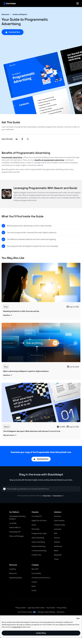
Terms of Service (57, 496)
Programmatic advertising (12, 157)
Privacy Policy (46, 496)
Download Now (14, 32)
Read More (6, 315)
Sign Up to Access (8, 435)
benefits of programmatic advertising (49, 160)
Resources (5, 14)
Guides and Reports (20, 14)
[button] (77, 3)
